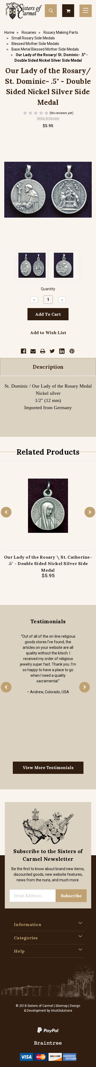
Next (90, 512)
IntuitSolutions (61, 1010)
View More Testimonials (48, 767)
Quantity (48, 289)
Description (48, 367)
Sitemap (61, 1006)
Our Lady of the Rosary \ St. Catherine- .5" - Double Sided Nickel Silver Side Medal (48, 563)
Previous (6, 512)
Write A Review (48, 118)
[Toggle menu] (85, 11)
